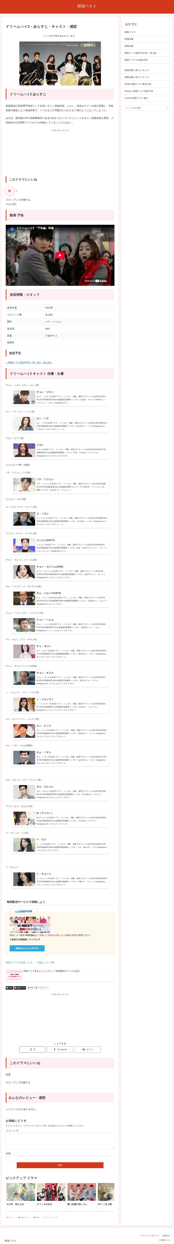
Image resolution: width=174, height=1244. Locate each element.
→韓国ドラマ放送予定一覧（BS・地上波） (29, 362)
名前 (8, 1153)
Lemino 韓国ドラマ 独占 (136, 98)
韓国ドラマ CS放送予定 (136, 59)
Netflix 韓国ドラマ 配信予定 (138, 84)
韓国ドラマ (21, 988)
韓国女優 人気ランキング (137, 77)
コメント (12, 1130)
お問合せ (166, 1235)
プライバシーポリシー (149, 1235)
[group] (21, 1196)
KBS (31, 988)
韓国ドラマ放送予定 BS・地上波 (140, 53)
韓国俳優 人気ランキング (137, 70)
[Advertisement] (60, 155)
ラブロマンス (42, 988)
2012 (11, 988)
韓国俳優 (129, 39)
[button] (109, 1196)
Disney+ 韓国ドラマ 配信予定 (139, 91)
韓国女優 (129, 46)
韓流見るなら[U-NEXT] (27, 948)
